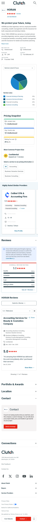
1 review (18, 14)
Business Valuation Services (14, 171)
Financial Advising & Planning (14, 96)
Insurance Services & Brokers (14, 99)
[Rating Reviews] (11, 13)
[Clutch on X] (10, 476)
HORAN (11, 9)
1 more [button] (22, 208)
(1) (16, 201)
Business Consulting (12, 105)
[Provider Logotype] (3, 10)
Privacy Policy (5, 501)
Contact (22, 519)
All (6, 166)
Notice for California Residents (10, 507)
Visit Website (8, 519)
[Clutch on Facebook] (3, 476)
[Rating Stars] (11, 201)
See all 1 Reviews (27, 290)
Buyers (3, 488)
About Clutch (5, 483)
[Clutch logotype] (19, 3)
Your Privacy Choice (7, 504)
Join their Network (11, 16)
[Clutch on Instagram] (17, 476)
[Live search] (35, 3)
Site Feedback (6, 464)
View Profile (18, 231)
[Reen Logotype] (7, 195)
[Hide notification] (34, 249)
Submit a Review (17, 303)
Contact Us (4, 469)
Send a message (10, 426)
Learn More (9, 258)
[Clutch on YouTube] (24, 476)
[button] (16, 311)
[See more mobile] (30, 368)
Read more (4, 44)
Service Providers (7, 493)
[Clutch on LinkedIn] (31, 476)
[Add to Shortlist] (34, 519)
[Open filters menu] (35, 311)
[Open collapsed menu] (3, 3)
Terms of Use (5, 511)
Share (33, 317)
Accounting (13, 166)
